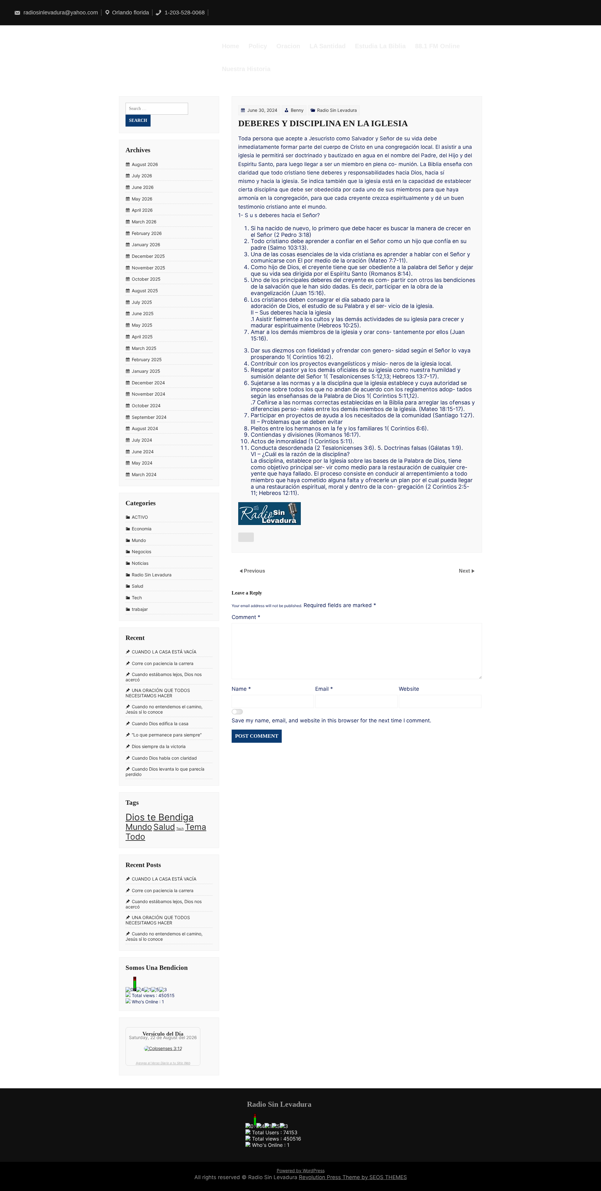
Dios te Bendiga (160, 817)
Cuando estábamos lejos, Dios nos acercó (164, 677)
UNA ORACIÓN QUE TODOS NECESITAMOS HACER (158, 693)
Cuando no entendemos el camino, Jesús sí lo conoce (164, 709)
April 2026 (142, 210)
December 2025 (148, 256)
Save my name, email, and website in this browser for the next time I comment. (331, 720)
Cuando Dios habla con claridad (164, 758)
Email (324, 689)
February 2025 (147, 359)
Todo (135, 836)
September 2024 (149, 417)
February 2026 (147, 233)
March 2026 (144, 221)
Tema (195, 827)
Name (241, 689)
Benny (297, 110)
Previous (254, 571)
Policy (258, 46)
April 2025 (142, 336)
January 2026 (146, 244)
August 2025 (145, 290)
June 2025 (143, 313)
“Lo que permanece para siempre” (167, 734)
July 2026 (142, 175)
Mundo (139, 540)
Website (409, 689)
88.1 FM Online (437, 46)
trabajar (140, 609)
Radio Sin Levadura (337, 110)
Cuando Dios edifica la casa (160, 723)
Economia (142, 528)
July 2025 (142, 302)
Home (230, 46)
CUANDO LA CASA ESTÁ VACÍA (164, 651)
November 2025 (148, 267)
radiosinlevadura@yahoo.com (60, 12)
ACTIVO (140, 517)
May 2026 (142, 198)
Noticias (140, 563)
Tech (137, 597)
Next (465, 571)
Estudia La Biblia (380, 46)
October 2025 (146, 279)
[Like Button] (246, 537)
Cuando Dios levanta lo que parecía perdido (165, 771)
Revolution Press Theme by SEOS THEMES (353, 1177)
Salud (137, 586)
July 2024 (142, 440)
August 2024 (145, 428)
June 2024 (143, 451)
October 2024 (146, 405)
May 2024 (142, 463)
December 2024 (148, 382)
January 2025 (146, 371)
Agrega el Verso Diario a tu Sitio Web (163, 1063)
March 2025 (144, 348)
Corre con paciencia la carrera (162, 663)
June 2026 (143, 187)
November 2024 (148, 394)
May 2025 (142, 325)
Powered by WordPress (301, 1170)
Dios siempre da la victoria (159, 746)
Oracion (288, 46)
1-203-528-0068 (184, 12)
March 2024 (144, 474)
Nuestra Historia (246, 68)
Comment (246, 617)
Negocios (141, 551)
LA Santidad (328, 46)
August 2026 (145, 164)
